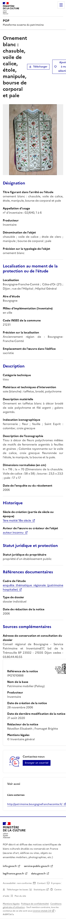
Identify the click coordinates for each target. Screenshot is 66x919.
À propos (56, 883)
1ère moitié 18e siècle (17, 520)
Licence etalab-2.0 (42, 910)
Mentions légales (11, 903)
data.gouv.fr (38, 873)
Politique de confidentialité (35, 903)
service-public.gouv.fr (37, 866)
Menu (61, 4)
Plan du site (20, 896)
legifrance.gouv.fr (13, 873)
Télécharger (40, 67)
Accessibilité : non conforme (17, 883)
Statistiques (39, 889)
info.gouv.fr (10, 866)
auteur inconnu (13, 532)
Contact (41, 883)
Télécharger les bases (17, 889)
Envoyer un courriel (36, 763)
